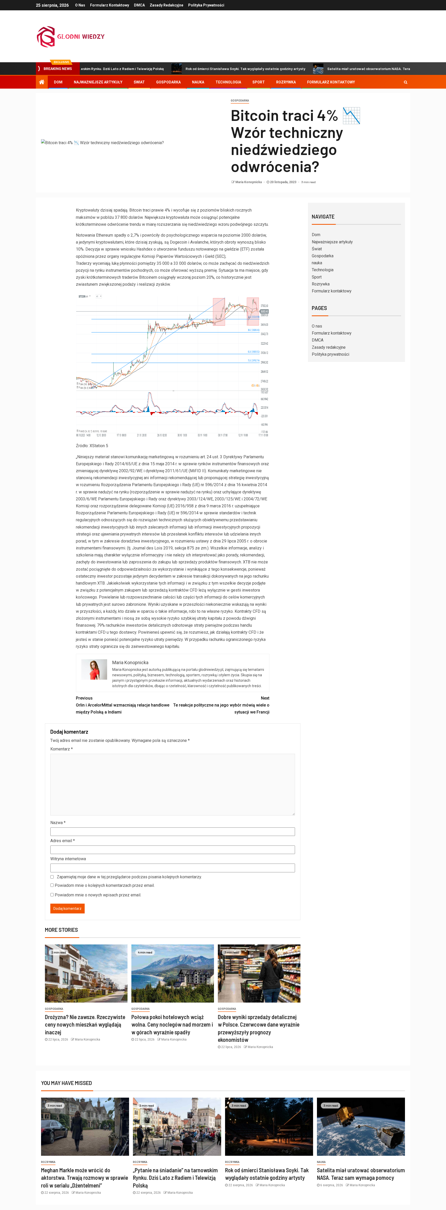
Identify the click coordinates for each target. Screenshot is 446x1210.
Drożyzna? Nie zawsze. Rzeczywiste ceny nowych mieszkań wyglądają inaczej (85, 1024)
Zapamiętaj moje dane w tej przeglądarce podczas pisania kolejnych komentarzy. (129, 876)
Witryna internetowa (68, 858)
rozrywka (48, 1162)
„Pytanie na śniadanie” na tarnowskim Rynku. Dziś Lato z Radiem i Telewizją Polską (175, 1178)
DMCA (139, 5)
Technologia (228, 82)
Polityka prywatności (206, 5)
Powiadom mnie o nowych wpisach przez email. (98, 895)
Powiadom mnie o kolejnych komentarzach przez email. (105, 885)
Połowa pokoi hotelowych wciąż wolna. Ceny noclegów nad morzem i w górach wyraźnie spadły (172, 1024)
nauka (198, 82)
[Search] (405, 82)
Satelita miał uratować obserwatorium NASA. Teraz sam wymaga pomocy (345, 68)
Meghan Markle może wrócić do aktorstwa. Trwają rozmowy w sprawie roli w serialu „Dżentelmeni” (84, 1178)
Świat (139, 82)
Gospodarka (168, 82)
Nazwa (58, 822)
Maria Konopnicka (248, 182)
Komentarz (61, 749)
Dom (58, 82)
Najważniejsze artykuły (98, 82)
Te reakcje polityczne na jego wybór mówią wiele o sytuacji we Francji (221, 705)
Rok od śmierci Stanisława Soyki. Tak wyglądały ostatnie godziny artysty (203, 68)
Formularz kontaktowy (109, 5)
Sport (258, 82)
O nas (80, 5)
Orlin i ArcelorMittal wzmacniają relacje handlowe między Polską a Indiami (122, 705)
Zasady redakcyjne (166, 5)
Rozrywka (286, 82)
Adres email (62, 840)
